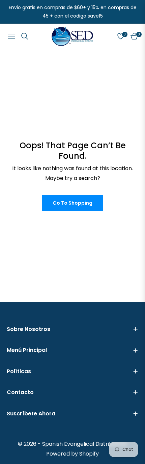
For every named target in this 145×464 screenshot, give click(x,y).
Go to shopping (72, 203)
